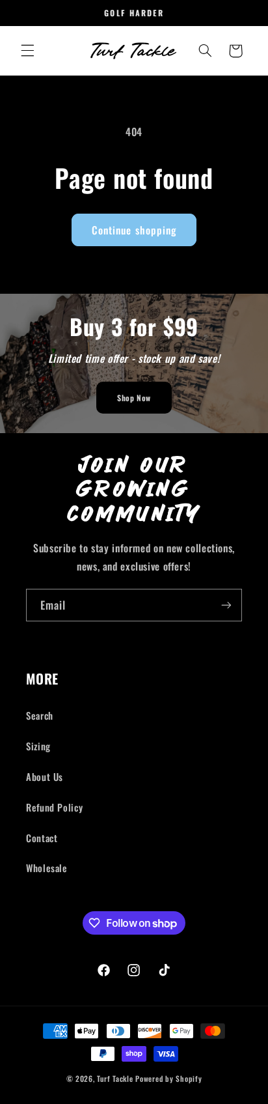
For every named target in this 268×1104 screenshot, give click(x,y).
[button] (27, 51)
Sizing (38, 746)
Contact (41, 837)
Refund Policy (54, 807)
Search (39, 715)
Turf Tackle (115, 1078)
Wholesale (47, 867)
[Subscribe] (226, 605)
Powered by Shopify (168, 1078)
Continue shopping (134, 230)
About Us (44, 776)
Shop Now (134, 397)
